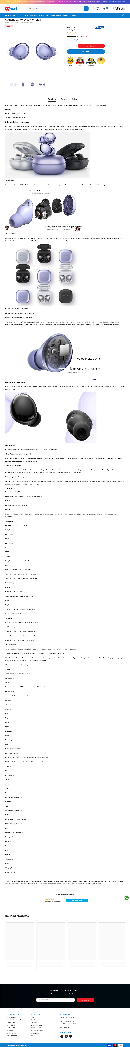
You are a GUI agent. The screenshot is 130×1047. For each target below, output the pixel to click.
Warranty (64, 99)
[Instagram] (66, 1036)
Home (7, 22)
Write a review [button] (77, 900)
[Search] (57, 8)
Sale (12, 22)
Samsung (73, 27)
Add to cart (91, 46)
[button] (8, 51)
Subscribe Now (85, 1000)
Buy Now (85, 51)
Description (52, 99)
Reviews (75, 99)
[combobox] (55, 8)
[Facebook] (61, 1036)
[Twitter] (70, 1036)
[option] (32, 51)
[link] (19, 963)
